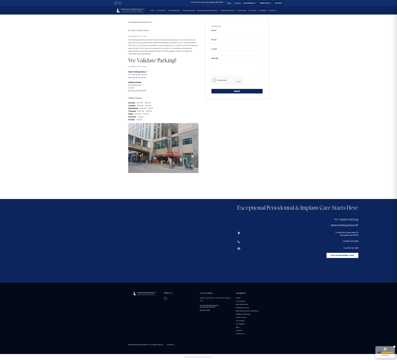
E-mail (213, 49)
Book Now (278, 3)
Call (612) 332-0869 (350, 241)
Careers (237, 3)
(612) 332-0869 (205, 310)
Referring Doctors (242, 308)
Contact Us (240, 334)
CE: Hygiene (240, 324)
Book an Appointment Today (342, 255)
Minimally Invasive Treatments (247, 311)
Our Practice (240, 301)
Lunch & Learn (241, 317)
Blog (229, 3)
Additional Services (243, 314)
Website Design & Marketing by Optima (197, 357)
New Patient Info (242, 304)
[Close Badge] (394, 347)
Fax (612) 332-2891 (351, 248)
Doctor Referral (248, 3)
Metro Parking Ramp (136, 72)
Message (214, 58)
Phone (213, 40)
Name (213, 30)
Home (238, 298)
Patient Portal (265, 3)
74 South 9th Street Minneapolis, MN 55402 (207, 2)
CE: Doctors (240, 321)
